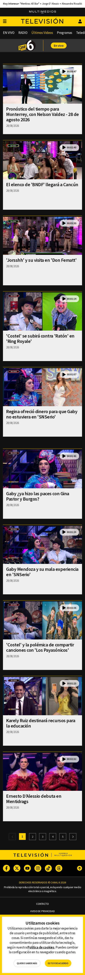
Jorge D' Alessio (50, 3)
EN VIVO (8, 32)
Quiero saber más (27, 963)
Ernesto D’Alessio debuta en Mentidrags (33, 798)
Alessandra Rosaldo (72, 3)
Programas (64, 32)
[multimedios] (42, 12)
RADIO (22, 32)
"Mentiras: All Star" (29, 3)
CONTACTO (42, 904)
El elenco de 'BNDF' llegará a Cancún (42, 184)
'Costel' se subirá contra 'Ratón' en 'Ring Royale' (40, 338)
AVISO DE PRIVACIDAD (42, 911)
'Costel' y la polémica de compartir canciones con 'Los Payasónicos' (40, 647)
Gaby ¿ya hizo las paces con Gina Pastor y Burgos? (37, 496)
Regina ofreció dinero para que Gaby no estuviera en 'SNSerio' (41, 414)
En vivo (59, 45)
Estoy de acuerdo (58, 963)
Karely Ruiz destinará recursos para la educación (40, 723)
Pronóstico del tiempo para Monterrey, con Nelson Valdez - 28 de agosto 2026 (42, 114)
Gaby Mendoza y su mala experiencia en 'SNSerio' (42, 572)
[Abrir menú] (5, 21)
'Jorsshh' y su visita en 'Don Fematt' (41, 260)
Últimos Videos (42, 32)
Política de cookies (40, 947)
